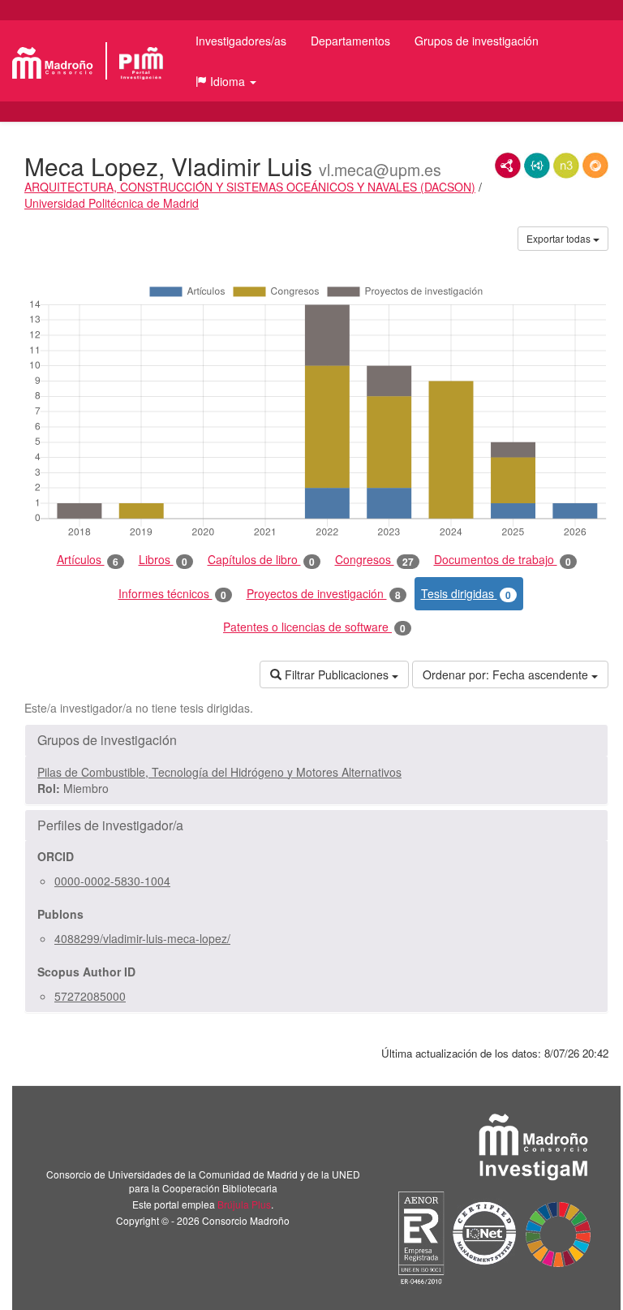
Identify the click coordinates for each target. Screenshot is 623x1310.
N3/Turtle (566, 166)
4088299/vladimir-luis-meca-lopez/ (142, 938)
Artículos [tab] (87, 559)
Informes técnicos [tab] (172, 593)
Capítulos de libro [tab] (261, 559)
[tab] (316, 740)
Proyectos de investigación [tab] (324, 593)
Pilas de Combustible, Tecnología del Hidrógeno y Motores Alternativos (219, 772)
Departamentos (350, 40)
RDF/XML (508, 166)
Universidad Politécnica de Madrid (111, 203)
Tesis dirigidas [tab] (466, 593)
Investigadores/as (240, 40)
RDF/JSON (595, 166)
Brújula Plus (244, 1204)
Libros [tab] (163, 559)
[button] (226, 81)
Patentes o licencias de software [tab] (314, 627)
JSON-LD (537, 166)
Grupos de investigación (477, 40)
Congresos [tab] (374, 559)
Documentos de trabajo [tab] (502, 559)
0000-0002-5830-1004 (112, 881)
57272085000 (90, 996)
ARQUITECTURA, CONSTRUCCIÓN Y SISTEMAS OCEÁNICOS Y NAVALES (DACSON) (249, 187)
